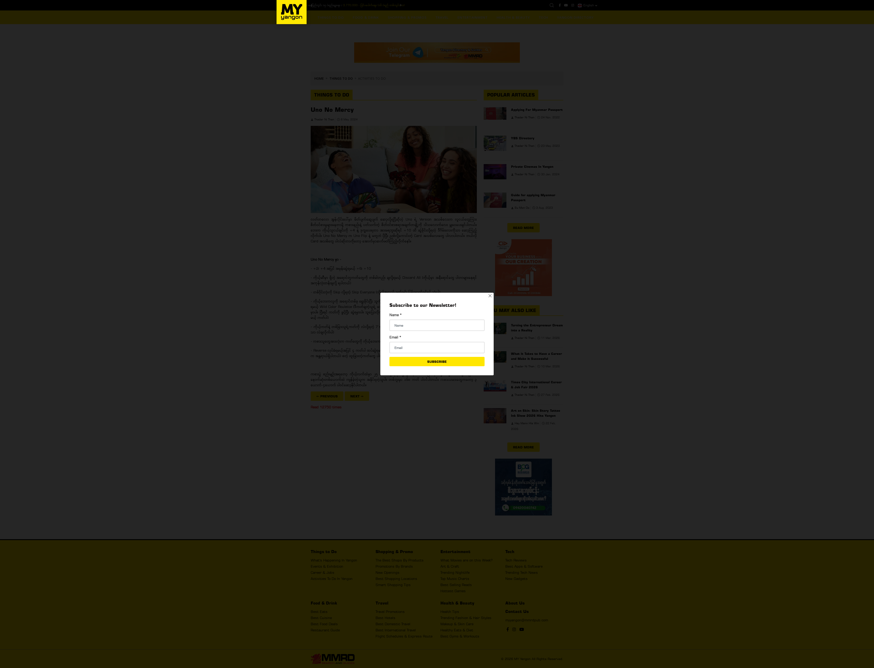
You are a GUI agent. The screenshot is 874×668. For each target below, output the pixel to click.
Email (395, 337)
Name (395, 315)
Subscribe (437, 361)
